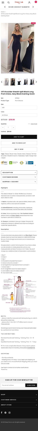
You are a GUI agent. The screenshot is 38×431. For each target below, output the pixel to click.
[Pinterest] (5, 413)
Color (2, 112)
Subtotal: (3, 131)
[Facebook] (1, 413)
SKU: (2, 98)
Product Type (5, 100)
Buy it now (19, 149)
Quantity (3, 124)
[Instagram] (9, 413)
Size (2, 104)
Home (2, 12)
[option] (19, 7)
